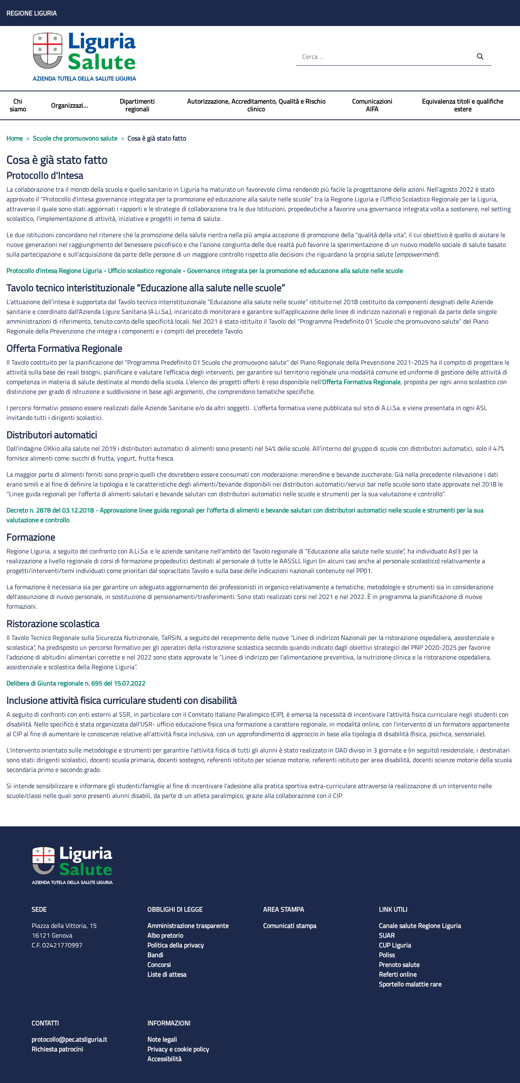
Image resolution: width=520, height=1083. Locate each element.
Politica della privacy (175, 945)
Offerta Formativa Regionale (361, 382)
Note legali (162, 1039)
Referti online (398, 974)
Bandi (155, 955)
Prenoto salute (399, 964)
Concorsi (159, 964)
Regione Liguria (31, 13)
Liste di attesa (166, 974)
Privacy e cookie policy (178, 1049)
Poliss (387, 955)
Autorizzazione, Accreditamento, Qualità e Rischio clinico (256, 105)
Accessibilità (164, 1059)
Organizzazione (70, 105)
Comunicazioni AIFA (372, 105)
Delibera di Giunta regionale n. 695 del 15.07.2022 (75, 683)
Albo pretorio (165, 935)
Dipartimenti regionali (137, 105)
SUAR (387, 935)
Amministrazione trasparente (188, 925)
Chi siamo (18, 105)
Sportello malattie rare (410, 984)
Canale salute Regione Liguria (420, 925)
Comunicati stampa (289, 925)
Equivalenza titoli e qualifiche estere (462, 105)
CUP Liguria (395, 945)
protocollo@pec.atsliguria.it (69, 1039)
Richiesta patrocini (57, 1049)
